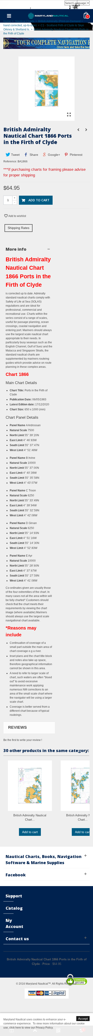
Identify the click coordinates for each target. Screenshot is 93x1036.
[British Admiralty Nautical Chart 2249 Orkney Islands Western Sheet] (30, 785)
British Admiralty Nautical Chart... (29, 818)
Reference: (10, 161)
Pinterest (75, 154)
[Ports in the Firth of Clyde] (46, 118)
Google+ (53, 154)
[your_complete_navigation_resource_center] (46, 43)
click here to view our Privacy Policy (31, 1027)
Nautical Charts (24, 21)
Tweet (15, 154)
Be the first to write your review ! (22, 740)
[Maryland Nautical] (48, 15)
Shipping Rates (18, 228)
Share (33, 154)
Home (7, 21)
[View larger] (68, 114)
